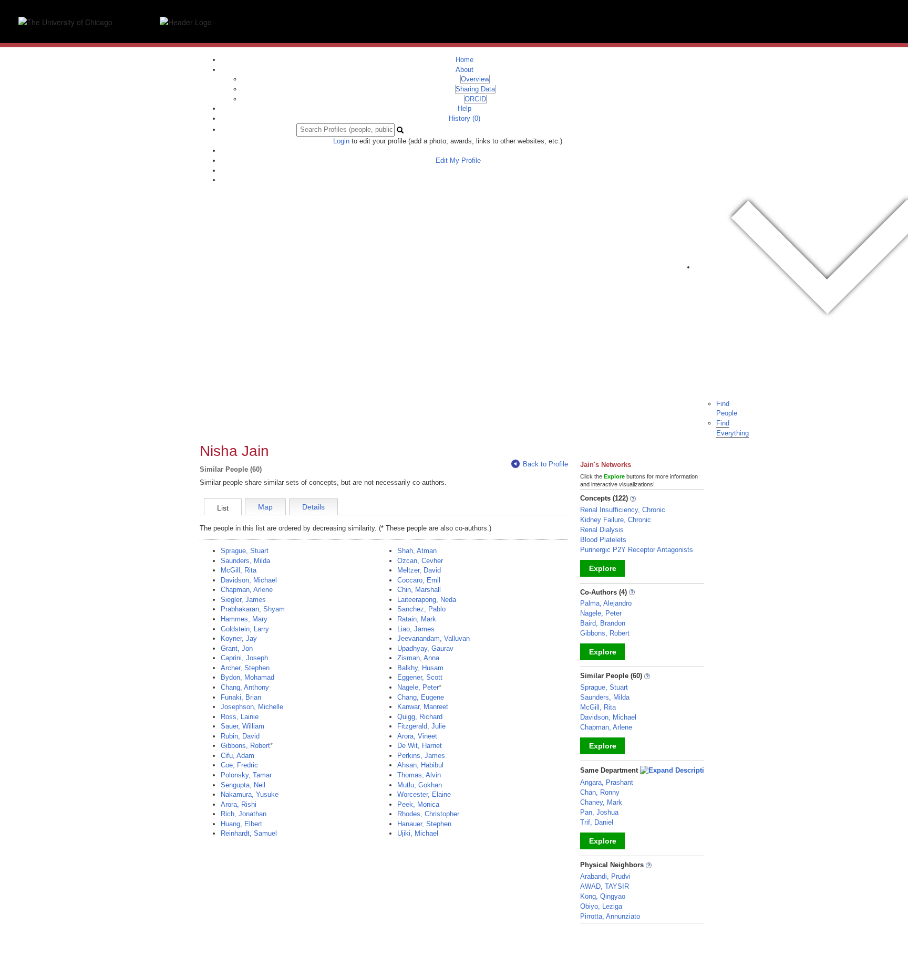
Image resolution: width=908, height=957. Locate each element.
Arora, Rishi (238, 804)
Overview (475, 79)
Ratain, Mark (416, 619)
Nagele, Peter (418, 687)
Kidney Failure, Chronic (615, 520)
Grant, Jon (237, 648)
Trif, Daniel (596, 822)
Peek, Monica (418, 804)
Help (464, 108)
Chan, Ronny (600, 792)
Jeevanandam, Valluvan (433, 638)
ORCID (475, 99)
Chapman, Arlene (247, 590)
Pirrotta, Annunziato (610, 916)
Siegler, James (243, 600)
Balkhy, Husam (420, 668)
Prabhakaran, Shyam (253, 609)
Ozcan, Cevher (420, 561)
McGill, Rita (238, 570)
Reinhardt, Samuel (249, 833)
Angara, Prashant (606, 782)
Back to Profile (545, 464)
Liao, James (416, 629)
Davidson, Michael (249, 580)
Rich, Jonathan (243, 814)
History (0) (464, 118)
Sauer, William (242, 726)
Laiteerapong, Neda (426, 600)
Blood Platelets (603, 540)
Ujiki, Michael (417, 833)
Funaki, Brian (241, 697)
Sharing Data (475, 89)
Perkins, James (421, 756)
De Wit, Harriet (419, 746)
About (464, 70)
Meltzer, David (419, 570)
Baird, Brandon (602, 623)
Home (464, 60)
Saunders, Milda (245, 561)
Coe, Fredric (239, 765)
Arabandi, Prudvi (605, 876)
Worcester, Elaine (424, 794)
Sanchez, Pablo (421, 609)
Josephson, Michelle (252, 707)
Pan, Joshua (599, 812)
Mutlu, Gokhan (419, 785)
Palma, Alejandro (606, 603)
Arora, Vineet (417, 736)
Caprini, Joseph (244, 658)
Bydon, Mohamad (247, 677)
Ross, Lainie (240, 717)
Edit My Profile (458, 160)
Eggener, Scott (419, 677)
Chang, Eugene (420, 697)
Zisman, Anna (418, 658)
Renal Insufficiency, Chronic (622, 510)
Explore (602, 568)
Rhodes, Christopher (428, 814)
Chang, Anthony (245, 687)
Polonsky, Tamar (246, 775)
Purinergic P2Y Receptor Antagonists (636, 550)
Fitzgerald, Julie (421, 726)
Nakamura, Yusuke (249, 794)
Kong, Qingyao (602, 896)
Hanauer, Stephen (424, 824)
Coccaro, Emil (418, 580)
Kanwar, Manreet (422, 707)
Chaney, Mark (601, 802)
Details (313, 507)
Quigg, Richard (419, 717)
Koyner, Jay (239, 638)
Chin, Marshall (419, 590)
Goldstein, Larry (245, 629)
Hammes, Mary (244, 619)
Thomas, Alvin (419, 775)
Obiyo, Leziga (601, 906)
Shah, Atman (417, 551)
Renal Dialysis (602, 530)
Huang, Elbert (241, 824)
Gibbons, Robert (245, 746)
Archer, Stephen (245, 668)
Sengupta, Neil (243, 785)
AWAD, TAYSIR (604, 886)
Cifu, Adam (237, 756)
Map (265, 507)
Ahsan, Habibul (420, 765)
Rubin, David (240, 736)
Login (341, 141)
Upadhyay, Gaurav (425, 648)
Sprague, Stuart (245, 551)
